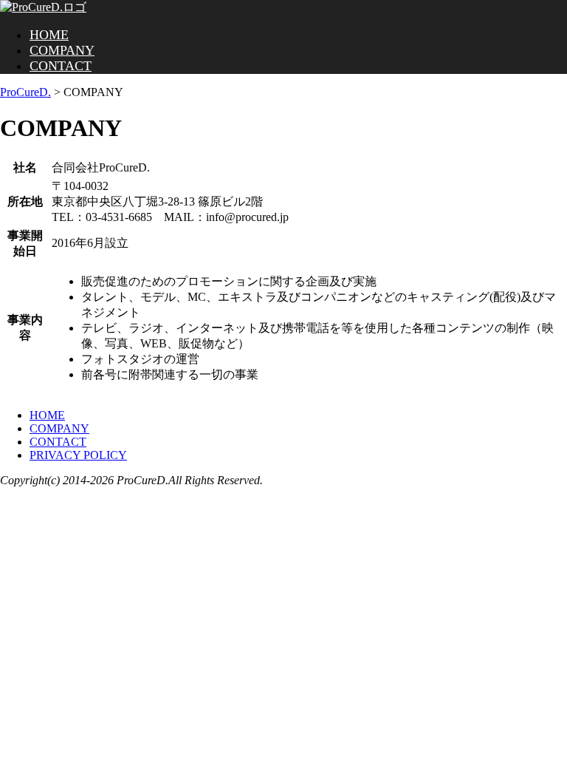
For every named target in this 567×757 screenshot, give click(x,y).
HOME (49, 34)
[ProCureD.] (43, 7)
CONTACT (61, 65)
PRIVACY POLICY (78, 455)
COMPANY (62, 50)
